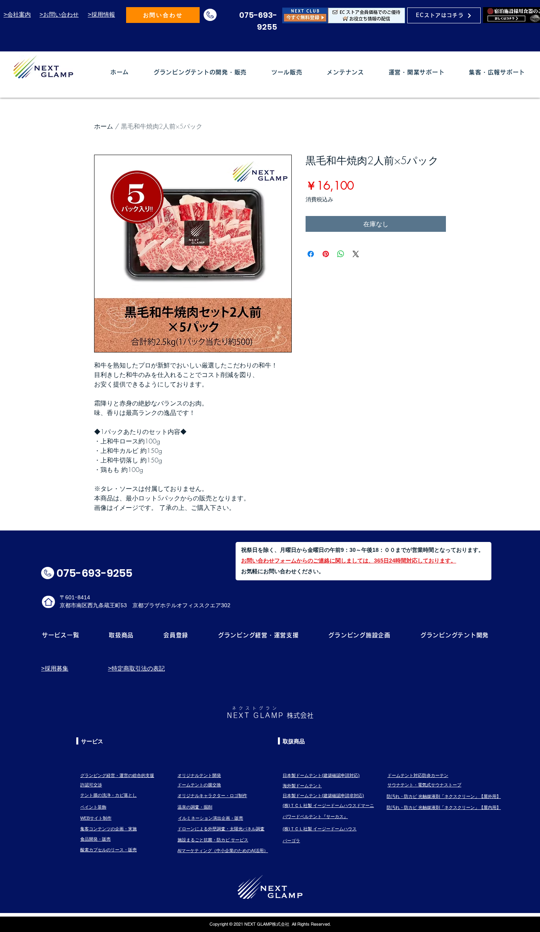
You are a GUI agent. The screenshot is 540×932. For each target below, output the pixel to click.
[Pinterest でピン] (325, 254)
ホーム (103, 126)
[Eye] (343, 15)
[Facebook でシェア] (310, 254)
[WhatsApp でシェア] (341, 254)
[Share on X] (356, 254)
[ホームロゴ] (48, 602)
